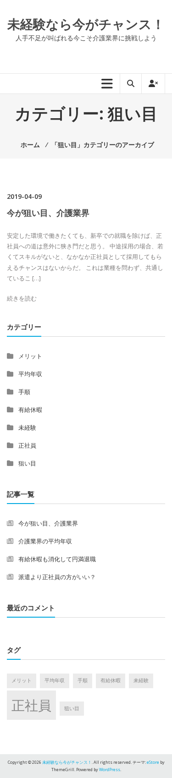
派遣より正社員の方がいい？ (57, 577)
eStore (153, 762)
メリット (30, 356)
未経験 (27, 427)
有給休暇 (30, 409)
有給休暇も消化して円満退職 (57, 559)
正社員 (27, 445)
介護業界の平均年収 (45, 541)
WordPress (109, 770)
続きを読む (22, 298)
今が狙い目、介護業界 (48, 212)
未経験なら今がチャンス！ (86, 24)
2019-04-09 (24, 196)
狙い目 (27, 463)
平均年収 (30, 374)
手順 (24, 392)
